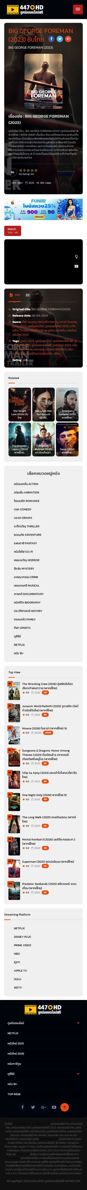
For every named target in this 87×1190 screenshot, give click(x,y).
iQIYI (17, 962)
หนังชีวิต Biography (42, 330)
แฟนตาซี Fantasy (25, 543)
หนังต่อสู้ (39, 349)
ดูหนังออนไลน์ (36, 326)
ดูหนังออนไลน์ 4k (70, 131)
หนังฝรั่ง (61, 330)
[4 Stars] (32, 170)
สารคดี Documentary (29, 594)
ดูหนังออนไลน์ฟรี (42, 345)
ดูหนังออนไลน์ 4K (63, 341)
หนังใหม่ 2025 (16, 1043)
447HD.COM (23, 1154)
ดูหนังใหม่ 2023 (62, 345)
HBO (17, 954)
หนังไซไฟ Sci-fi (23, 552)
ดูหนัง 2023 (19, 326)
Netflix (19, 928)
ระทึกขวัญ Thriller (26, 526)
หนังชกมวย (26, 349)
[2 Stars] (25, 170)
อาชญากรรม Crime (26, 577)
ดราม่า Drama (67, 322)
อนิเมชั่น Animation (26, 492)
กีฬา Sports (29, 322)
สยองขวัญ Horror (26, 560)
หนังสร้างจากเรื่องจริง (39, 353)
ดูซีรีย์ (17, 636)
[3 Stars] (28, 170)
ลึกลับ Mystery (24, 568)
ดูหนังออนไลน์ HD (49, 1139)
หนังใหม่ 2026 (16, 1053)
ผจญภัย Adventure (27, 535)
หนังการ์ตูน (14, 1064)
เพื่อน (57, 353)
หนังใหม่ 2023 (20, 334)
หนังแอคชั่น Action (26, 484)
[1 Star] (21, 170)
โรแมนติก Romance (26, 501)
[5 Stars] (36, 170)
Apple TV (20, 970)
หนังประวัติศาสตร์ (56, 349)
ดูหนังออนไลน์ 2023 (56, 326)
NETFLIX (19, 645)
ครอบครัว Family (48, 322)
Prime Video (22, 945)
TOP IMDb (14, 1094)
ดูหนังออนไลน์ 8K (22, 1124)
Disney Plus (22, 937)
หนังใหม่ (71, 330)
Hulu (17, 979)
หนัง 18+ (19, 653)
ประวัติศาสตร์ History (28, 611)
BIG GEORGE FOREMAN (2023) (42, 131)
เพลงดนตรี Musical (26, 585)
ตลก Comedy (22, 509)
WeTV (18, 987)
